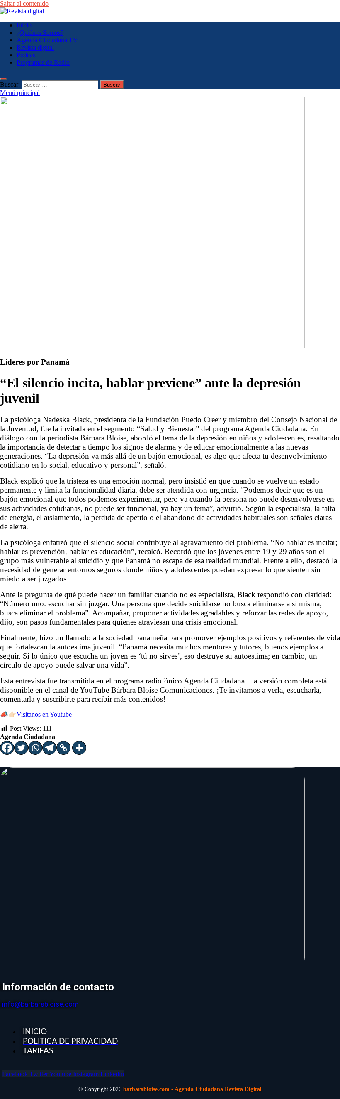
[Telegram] (49, 748)
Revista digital (35, 47)
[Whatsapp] (35, 748)
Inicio (24, 25)
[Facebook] (7, 748)
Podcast (27, 54)
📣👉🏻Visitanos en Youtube (36, 714)
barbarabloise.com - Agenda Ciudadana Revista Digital (192, 1089)
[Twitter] (21, 748)
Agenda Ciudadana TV (47, 40)
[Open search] (3, 79)
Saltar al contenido (24, 3)
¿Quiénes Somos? (40, 32)
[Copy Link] (63, 748)
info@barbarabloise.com (40, 1004)
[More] (79, 748)
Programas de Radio (43, 62)
